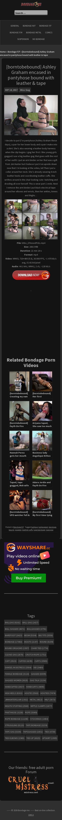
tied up (33, 738)
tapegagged (33, 731)
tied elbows (14, 738)
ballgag (34, 527)
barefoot (13, 635)
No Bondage (39, 39)
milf (50, 699)
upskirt (49, 738)
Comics (48, 32)
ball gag (30, 622)
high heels (13, 693)
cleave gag (14, 654)
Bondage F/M (16, 32)
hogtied (48, 693)
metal (36, 699)
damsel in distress (18, 667)
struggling (14, 725)
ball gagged (15, 628)
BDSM (30, 635)
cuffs (41, 661)
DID (38, 667)
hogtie (31, 693)
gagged (18, 530)
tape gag (49, 530)
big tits (46, 635)
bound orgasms (17, 648)
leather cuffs (27, 530)
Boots (31, 641)
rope (31, 712)
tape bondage (39, 530)
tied (50, 731)
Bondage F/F (45, 25)
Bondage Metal (33, 32)
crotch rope (35, 654)
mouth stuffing (16, 706)
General (15, 25)
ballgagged (43, 527)
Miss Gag (25, 89)
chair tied (39, 648)
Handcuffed (14, 686)
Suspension (23, 39)
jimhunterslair (16, 699)
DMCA (31, 815)
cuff (10, 661)
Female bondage (17, 673)
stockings (39, 718)
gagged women (16, 680)
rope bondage (16, 718)
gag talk (38, 680)
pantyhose (14, 712)
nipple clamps (41, 706)
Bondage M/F (29, 25)
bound (11, 530)
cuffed (25, 661)
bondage (52, 527)
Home (3, 51)
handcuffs (35, 686)
